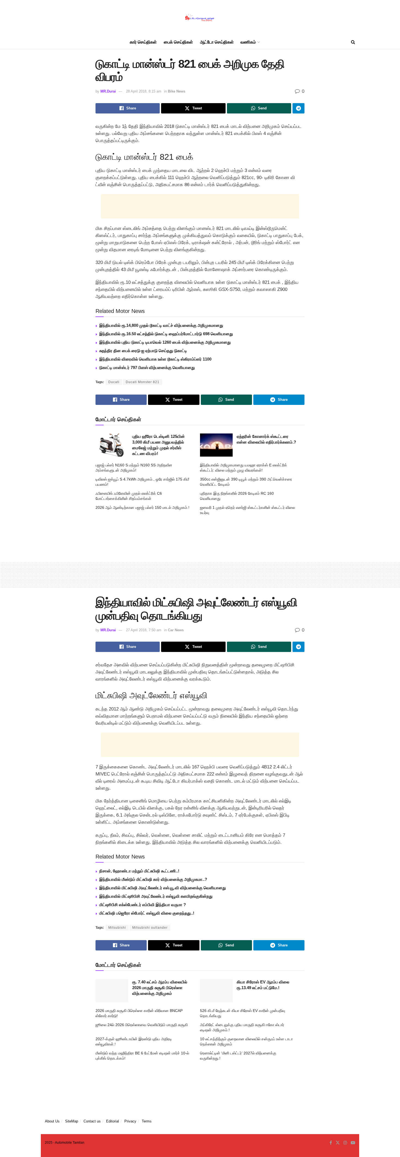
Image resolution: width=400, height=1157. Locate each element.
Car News (176, 630)
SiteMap (71, 1121)
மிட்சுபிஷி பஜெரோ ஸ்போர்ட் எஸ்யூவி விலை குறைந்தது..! (146, 913)
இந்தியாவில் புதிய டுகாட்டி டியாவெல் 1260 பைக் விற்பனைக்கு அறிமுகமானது (165, 342)
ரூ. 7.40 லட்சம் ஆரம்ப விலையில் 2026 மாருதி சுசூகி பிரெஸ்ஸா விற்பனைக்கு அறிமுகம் (159, 988)
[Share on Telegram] (298, 108)
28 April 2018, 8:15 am (143, 91)
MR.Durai (108, 91)
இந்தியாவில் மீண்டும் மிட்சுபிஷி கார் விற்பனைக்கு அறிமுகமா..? (153, 879)
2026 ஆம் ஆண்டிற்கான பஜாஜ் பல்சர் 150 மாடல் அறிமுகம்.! (142, 507)
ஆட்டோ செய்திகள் (217, 42)
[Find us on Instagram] (345, 1143)
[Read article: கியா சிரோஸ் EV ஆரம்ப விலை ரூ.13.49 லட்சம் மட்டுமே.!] (216, 990)
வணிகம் (248, 42)
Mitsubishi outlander (150, 928)
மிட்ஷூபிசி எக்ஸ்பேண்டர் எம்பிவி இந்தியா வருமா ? (142, 904)
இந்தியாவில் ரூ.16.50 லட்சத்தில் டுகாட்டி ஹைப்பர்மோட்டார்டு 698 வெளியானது (166, 333)
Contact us (92, 1121)
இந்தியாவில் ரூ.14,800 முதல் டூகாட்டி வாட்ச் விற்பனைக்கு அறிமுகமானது (161, 325)
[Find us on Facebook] (331, 1143)
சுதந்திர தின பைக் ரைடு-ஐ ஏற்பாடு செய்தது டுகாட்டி (143, 350)
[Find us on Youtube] (353, 1143)
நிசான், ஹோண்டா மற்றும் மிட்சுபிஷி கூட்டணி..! (139, 871)
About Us (52, 1121)
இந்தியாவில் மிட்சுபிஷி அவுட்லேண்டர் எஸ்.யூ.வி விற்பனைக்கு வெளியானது (162, 887)
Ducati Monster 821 (142, 382)
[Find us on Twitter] (338, 1143)
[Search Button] (353, 42)
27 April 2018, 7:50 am (143, 630)
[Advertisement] (200, 206)
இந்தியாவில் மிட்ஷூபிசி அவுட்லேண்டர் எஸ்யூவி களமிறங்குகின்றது (156, 896)
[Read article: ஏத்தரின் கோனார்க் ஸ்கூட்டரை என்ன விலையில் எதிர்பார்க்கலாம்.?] (216, 445)
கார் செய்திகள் (143, 42)
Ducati (113, 382)
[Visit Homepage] (200, 18)
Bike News (176, 91)
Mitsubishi (117, 928)
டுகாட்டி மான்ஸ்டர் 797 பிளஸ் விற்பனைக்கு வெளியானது (147, 367)
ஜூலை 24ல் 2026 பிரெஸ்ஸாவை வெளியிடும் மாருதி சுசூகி (142, 1025)
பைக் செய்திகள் (178, 42)
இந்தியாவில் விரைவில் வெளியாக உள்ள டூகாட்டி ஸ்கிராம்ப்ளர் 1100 (155, 359)
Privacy (130, 1121)
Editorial (112, 1121)
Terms (147, 1121)
